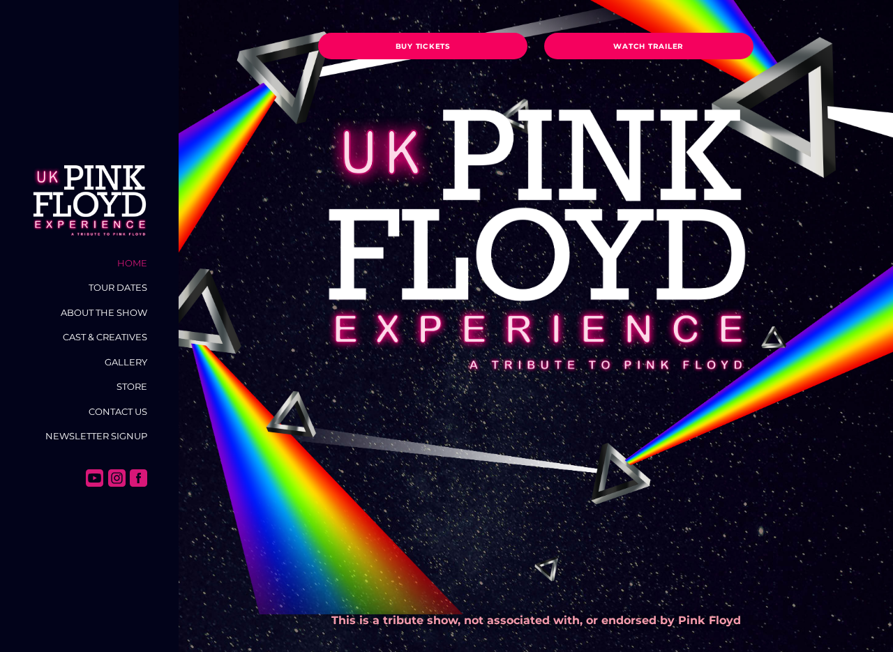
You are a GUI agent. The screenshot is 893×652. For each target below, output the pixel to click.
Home (132, 262)
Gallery (126, 361)
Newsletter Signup (96, 435)
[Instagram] (117, 478)
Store (132, 386)
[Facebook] (138, 478)
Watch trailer (648, 46)
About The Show (104, 312)
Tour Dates (118, 287)
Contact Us (118, 411)
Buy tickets (423, 46)
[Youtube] (94, 478)
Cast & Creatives (105, 336)
